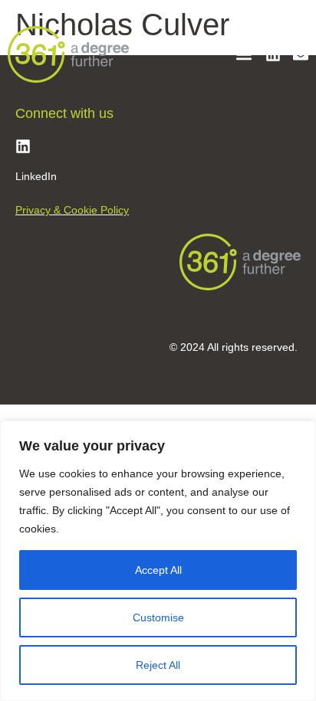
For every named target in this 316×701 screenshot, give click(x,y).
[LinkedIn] (23, 146)
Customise (158, 617)
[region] (158, 561)
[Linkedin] (273, 54)
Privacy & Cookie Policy (72, 210)
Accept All (158, 570)
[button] (243, 54)
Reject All (158, 665)
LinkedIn (36, 176)
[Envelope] (300, 54)
